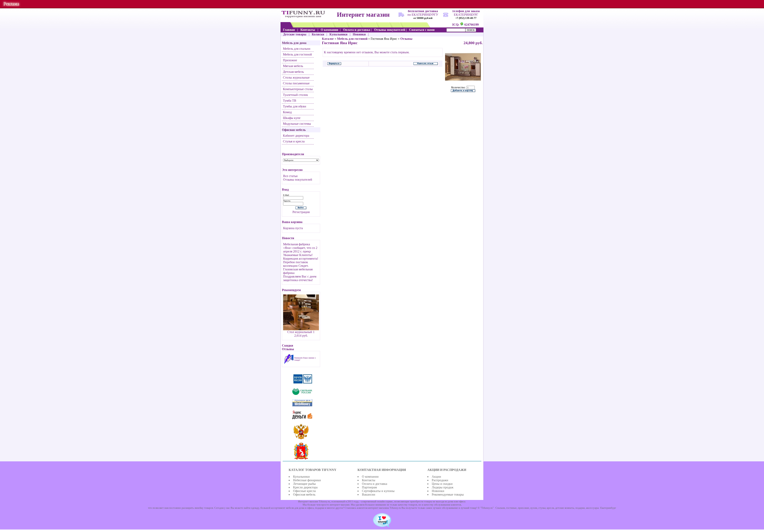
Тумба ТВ (289, 100)
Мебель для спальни (296, 48)
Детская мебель (293, 71)
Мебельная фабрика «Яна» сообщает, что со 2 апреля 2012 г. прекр (300, 248)
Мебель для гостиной (297, 54)
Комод (287, 112)
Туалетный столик (295, 94)
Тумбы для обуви (294, 106)
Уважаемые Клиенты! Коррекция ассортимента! (300, 256)
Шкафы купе (291, 118)
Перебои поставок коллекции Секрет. (296, 263)
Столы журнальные (296, 77)
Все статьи (290, 176)
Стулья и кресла (294, 141)
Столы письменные (296, 83)
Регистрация (301, 212)
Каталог (328, 38)
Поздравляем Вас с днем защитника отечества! (299, 278)
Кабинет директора (296, 135)
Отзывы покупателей (297, 179)
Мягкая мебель (293, 66)
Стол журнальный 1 (301, 332)
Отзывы (406, 38)
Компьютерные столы (298, 89)
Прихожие (290, 60)
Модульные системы (297, 123)
